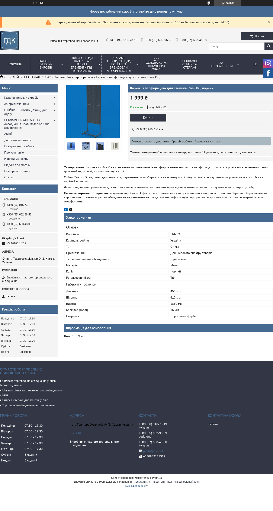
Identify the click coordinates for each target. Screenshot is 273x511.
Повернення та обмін (19, 146)
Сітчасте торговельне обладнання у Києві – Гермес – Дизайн (29, 383)
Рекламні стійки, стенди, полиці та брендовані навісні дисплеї (119, 64)
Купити (148, 117)
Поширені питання (17, 171)
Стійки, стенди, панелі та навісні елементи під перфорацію (81, 64)
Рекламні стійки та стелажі (189, 64)
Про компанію (14, 152)
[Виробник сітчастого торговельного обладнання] (9, 49)
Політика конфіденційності (183, 481)
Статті (8, 177)
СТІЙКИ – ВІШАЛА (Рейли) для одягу (25, 112)
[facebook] (66, 210)
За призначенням (221, 64)
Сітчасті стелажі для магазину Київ (25, 400)
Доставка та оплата (17, 140)
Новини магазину (16, 158)
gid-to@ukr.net (15, 238)
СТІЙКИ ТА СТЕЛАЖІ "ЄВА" (31, 77)
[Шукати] (268, 46)
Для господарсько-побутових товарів (156, 64)
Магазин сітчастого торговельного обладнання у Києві (31, 392)
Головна (15, 64)
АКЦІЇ (8, 134)
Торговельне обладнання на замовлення (28, 405)
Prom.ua (157, 477)
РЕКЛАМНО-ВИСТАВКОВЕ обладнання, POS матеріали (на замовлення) (26, 123)
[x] (70, 210)
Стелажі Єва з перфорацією (73, 77)
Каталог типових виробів (45, 64)
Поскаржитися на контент (149, 481)
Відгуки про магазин (18, 165)
